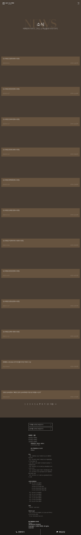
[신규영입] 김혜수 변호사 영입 (11, 332)
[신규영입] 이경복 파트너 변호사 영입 (13, 241)
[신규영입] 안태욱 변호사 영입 (11, 119)
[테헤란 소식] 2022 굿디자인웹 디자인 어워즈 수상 (17, 362)
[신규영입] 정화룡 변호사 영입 (11, 180)
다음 (51, 404)
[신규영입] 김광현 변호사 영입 (11, 59)
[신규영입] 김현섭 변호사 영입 (11, 301)
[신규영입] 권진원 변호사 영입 (11, 271)
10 (48, 404)
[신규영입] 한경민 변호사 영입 (11, 150)
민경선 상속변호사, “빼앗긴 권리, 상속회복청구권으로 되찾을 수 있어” (22, 392)
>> (55, 404)
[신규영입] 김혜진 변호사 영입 (11, 210)
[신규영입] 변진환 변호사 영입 (11, 89)
